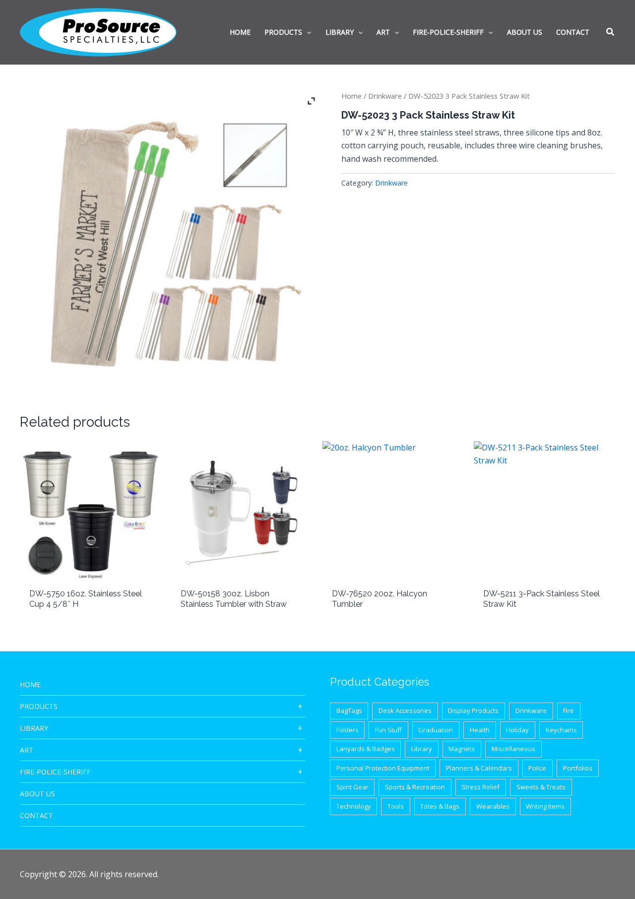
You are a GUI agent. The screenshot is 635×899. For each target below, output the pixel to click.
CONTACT (36, 815)
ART (26, 750)
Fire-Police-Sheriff (55, 771)
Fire (568, 710)
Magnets (461, 748)
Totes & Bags (439, 806)
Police (537, 768)
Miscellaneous (513, 748)
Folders (347, 729)
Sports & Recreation (415, 786)
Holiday (517, 729)
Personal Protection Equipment (383, 768)
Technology (353, 806)
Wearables (492, 806)
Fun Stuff (388, 729)
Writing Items (545, 806)
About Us (37, 793)
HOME (30, 684)
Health (480, 729)
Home (351, 96)
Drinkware (385, 96)
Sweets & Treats (541, 786)
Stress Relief (480, 786)
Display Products (473, 710)
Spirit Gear (352, 786)
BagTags (349, 710)
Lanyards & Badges (365, 748)
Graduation (435, 729)
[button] (610, 33)
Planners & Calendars (479, 768)
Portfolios (577, 768)
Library (34, 728)
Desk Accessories (405, 710)
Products (39, 706)
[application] (306, 32)
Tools (395, 806)
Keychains (561, 729)
